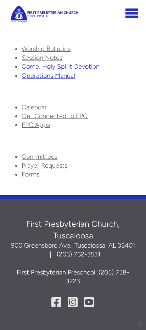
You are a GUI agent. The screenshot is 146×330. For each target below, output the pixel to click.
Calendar (34, 107)
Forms (30, 174)
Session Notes (42, 58)
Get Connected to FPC (55, 116)
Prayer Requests (44, 165)
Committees (39, 157)
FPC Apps (36, 125)
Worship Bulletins (46, 49)
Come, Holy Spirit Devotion (61, 66)
